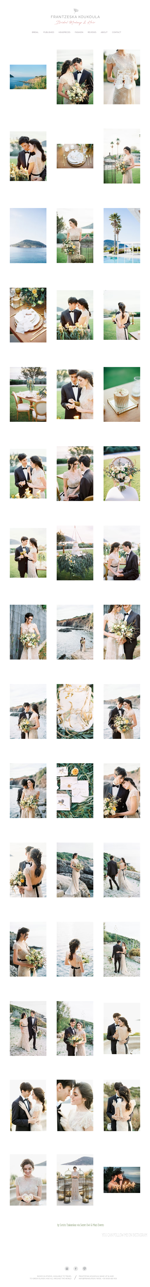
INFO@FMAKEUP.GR (87, 1278)
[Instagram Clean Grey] (67, 1268)
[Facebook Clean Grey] (75, 1268)
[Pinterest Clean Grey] (84, 1268)
